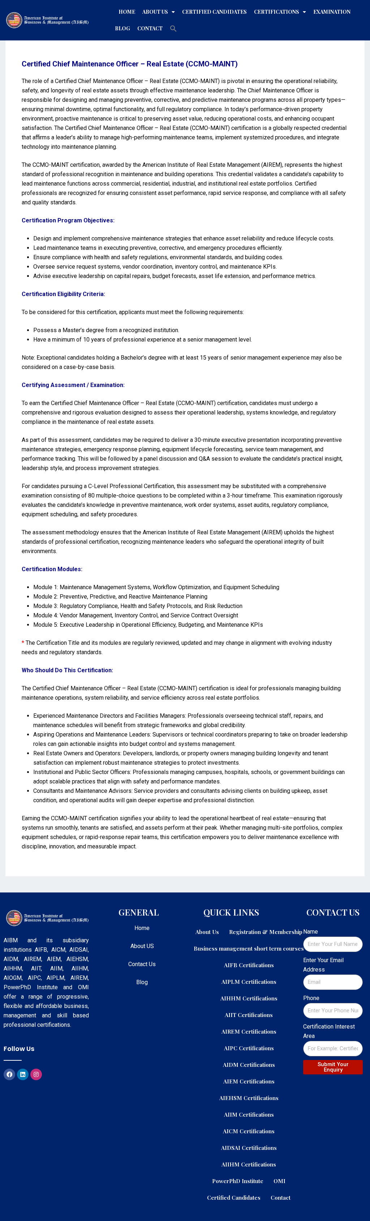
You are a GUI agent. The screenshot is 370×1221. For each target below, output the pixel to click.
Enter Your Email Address (323, 965)
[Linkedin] (23, 1074)
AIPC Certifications (249, 1048)
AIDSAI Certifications (249, 1147)
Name (310, 931)
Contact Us (142, 964)
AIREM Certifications (248, 1031)
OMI (279, 1181)
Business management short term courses (249, 948)
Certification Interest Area (329, 1031)
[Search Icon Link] (173, 28)
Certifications (276, 11)
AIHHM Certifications (249, 998)
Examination (331, 11)
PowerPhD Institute (237, 1181)
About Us (155, 11)
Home (127, 11)
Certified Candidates (214, 11)
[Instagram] (36, 1074)
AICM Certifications (249, 1131)
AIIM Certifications (249, 1114)
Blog (122, 28)
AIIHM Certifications (248, 1164)
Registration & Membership (265, 931)
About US (142, 946)
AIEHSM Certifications (249, 1097)
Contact (150, 28)
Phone (311, 998)
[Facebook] (9, 1074)
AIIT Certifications (249, 1014)
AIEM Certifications (249, 1081)
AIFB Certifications (249, 965)
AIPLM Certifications (248, 981)
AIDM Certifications (249, 1064)
